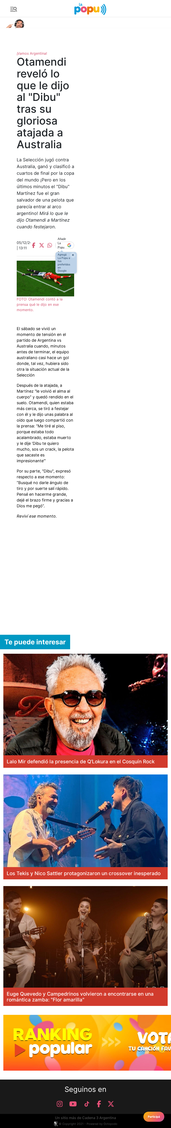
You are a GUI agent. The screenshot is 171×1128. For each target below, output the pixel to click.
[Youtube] (73, 1103)
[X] (111, 1103)
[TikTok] (87, 1103)
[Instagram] (59, 1103)
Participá (154, 1116)
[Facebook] (99, 1103)
